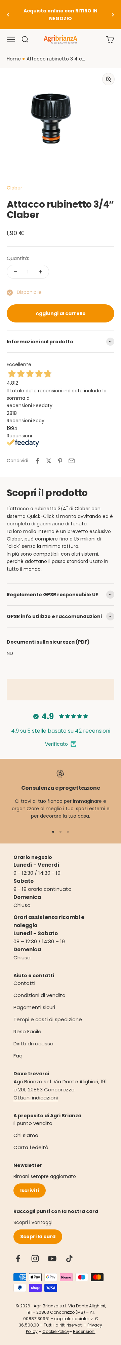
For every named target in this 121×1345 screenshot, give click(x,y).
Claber (14, 187)
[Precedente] (8, 14)
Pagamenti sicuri (34, 1007)
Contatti (24, 983)
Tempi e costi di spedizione (47, 1019)
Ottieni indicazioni (35, 1097)
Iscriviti (29, 1190)
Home (14, 58)
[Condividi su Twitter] (48, 461)
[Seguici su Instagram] (35, 1258)
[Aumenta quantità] (40, 271)
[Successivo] (113, 14)
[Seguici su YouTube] (52, 1258)
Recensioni (84, 1331)
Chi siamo (25, 1135)
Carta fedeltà (30, 1147)
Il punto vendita (32, 1123)
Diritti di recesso (33, 1043)
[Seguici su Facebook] (18, 1258)
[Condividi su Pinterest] (60, 461)
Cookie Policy (55, 1331)
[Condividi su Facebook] (37, 461)
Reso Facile (27, 1031)
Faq (18, 1055)
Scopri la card (37, 1236)
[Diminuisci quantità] (15, 271)
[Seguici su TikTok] (69, 1258)
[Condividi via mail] (71, 461)
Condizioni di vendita (39, 995)
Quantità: (18, 258)
